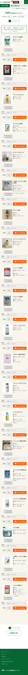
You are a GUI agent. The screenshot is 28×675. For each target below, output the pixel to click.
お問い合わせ (4, 664)
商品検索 (17, 8)
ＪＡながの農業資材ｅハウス (12, 670)
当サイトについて (5, 651)
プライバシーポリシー (6, 659)
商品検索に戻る (14, 633)
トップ (13, 8)
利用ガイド (3, 654)
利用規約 (3, 656)
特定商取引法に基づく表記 (7, 661)
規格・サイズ (3, 55)
